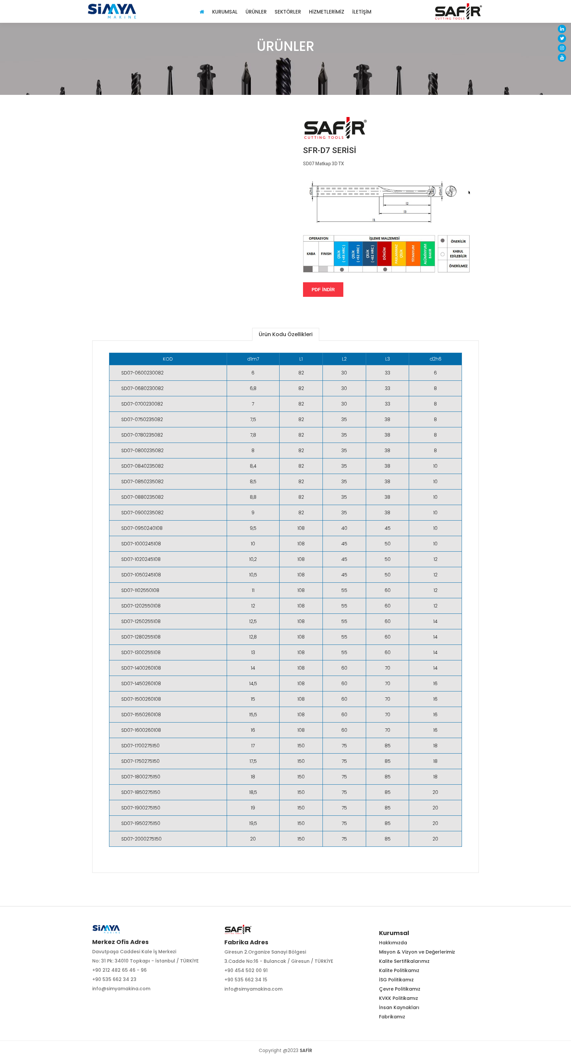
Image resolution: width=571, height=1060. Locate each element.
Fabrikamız (392, 1016)
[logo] (112, 11)
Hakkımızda (393, 942)
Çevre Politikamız (399, 989)
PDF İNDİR (323, 289)
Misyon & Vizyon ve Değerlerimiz (417, 952)
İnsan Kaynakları (399, 1007)
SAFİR (306, 1050)
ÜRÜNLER (256, 11)
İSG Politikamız (396, 979)
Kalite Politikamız (399, 970)
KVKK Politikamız (398, 998)
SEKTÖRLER (288, 11)
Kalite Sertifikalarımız (404, 961)
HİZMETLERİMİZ (326, 11)
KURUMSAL (225, 11)
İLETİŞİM (361, 11)
